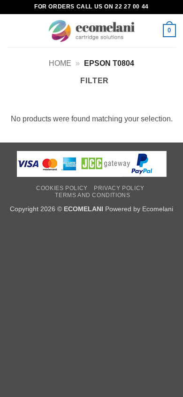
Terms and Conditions (92, 195)
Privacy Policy (119, 188)
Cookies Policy (62, 188)
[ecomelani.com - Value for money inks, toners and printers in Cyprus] (92, 31)
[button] (12, 30)
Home (60, 63)
